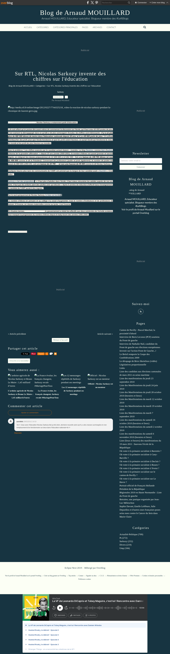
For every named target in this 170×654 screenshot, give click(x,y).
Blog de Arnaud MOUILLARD (85, 12)
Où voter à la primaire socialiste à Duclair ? (140, 461)
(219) (125, 545)
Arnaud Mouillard (145, 209)
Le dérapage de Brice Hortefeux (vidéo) (138, 361)
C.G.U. (102, 576)
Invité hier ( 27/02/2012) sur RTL (21, 122)
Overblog (100, 568)
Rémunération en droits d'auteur (117, 576)
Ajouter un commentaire (30, 413)
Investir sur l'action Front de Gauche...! (138, 351)
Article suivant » (105, 334)
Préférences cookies (84, 579)
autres (109, 150)
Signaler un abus (91, 576)
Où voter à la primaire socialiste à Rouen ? (139, 465)
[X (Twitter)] (92, 2)
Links (122, 368)
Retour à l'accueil (60, 340)
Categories (40, 86)
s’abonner (61, 615)
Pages (85, 27)
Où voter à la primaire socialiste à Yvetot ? (139, 468)
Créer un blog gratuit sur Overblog (55, 576)
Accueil (28, 27)
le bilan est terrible (53, 195)
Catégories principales (65, 27)
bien (103, 150)
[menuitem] (28, 27)
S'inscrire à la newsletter (19, 361)
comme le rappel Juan (34, 211)
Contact (111, 27)
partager (76, 615)
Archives (97, 27)
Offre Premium (134, 576)
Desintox (89, 150)
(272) (123, 538)
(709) (131, 534)
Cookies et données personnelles (152, 576)
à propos (91, 615)
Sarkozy (60, 92)
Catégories (43, 27)
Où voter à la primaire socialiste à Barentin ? (140, 451)
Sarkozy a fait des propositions (21, 181)
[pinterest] (96, 2)
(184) (125, 548)
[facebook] (88, 2)
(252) (126, 541)
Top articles (72, 576)
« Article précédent (17, 334)
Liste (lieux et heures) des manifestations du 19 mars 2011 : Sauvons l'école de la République (140, 444)
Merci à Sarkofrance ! (17, 232)
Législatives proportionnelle (133, 364)
